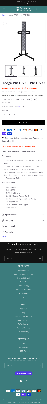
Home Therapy (23, 286)
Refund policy (23, 324)
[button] (4, 9)
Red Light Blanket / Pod (23, 274)
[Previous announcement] (4, 3)
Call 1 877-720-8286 (23, 351)
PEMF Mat (23, 282)
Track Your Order (23, 320)
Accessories (23, 293)
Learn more (39, 95)
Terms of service (24, 402)
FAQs (4, 236)
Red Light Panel (23, 278)
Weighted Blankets (23, 289)
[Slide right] (44, 71)
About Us (23, 309)
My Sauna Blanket (14, 399)
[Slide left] (2, 71)
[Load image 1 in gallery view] (11, 71)
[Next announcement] (43, 3)
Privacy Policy (23, 332)
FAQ (23, 343)
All (23, 297)
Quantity (5, 110)
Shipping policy (36, 402)
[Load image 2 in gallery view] (23, 71)
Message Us (23, 347)
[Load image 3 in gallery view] (36, 71)
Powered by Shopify (26, 399)
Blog (23, 312)
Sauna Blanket (23, 270)
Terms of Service (23, 328)
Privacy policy (12, 402)
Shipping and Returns (23, 316)
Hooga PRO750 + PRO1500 (19, 15)
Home (4, 15)
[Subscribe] (40, 258)
